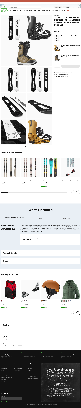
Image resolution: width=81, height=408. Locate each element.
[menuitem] (10, 10)
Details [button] (70, 72)
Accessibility (55, 404)
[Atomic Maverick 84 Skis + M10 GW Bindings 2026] (10, 167)
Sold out (70, 66)
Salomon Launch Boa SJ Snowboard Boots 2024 (70, 56)
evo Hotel (30, 368)
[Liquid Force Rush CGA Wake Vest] (10, 289)
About (16, 363)
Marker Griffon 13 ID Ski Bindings (29, 303)
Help (2, 363)
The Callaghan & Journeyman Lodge (32, 376)
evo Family (31, 363)
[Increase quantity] (58, 66)
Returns (2, 370)
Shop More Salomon (42, 238)
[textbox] (40, 341)
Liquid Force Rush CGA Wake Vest (9, 303)
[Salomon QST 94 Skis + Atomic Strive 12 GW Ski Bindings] (70, 167)
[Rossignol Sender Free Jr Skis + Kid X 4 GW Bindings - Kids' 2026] (50, 167)
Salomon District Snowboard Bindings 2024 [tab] (40, 218)
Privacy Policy (40, 404)
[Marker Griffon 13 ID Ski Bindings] (30, 289)
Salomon (56, 15)
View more (26, 146)
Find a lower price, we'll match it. (47, 356)
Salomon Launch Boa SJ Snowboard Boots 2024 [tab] (66, 218)
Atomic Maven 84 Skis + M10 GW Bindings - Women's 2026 (29, 182)
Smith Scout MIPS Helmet (47, 303)
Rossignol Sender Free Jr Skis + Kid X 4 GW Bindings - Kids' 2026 (50, 182)
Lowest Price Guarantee (6, 377)
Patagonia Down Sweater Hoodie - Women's (69, 304)
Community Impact (18, 368)
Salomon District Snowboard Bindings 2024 (70, 46)
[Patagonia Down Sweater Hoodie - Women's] (70, 289)
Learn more (20, 345)
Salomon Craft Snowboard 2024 (69, 35)
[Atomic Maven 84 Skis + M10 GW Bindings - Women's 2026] (30, 167)
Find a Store (66, 7)
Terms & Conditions (48, 404)
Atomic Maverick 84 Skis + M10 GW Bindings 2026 (9, 182)
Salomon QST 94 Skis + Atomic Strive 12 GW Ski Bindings (70, 182)
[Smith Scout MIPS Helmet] (50, 289)
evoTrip (29, 370)
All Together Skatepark (33, 378)
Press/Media (17, 370)
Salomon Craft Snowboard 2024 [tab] (15, 217)
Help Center (3, 379)
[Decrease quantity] (55, 66)
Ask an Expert (58, 7)
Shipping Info (4, 368)
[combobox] (25, 7)
